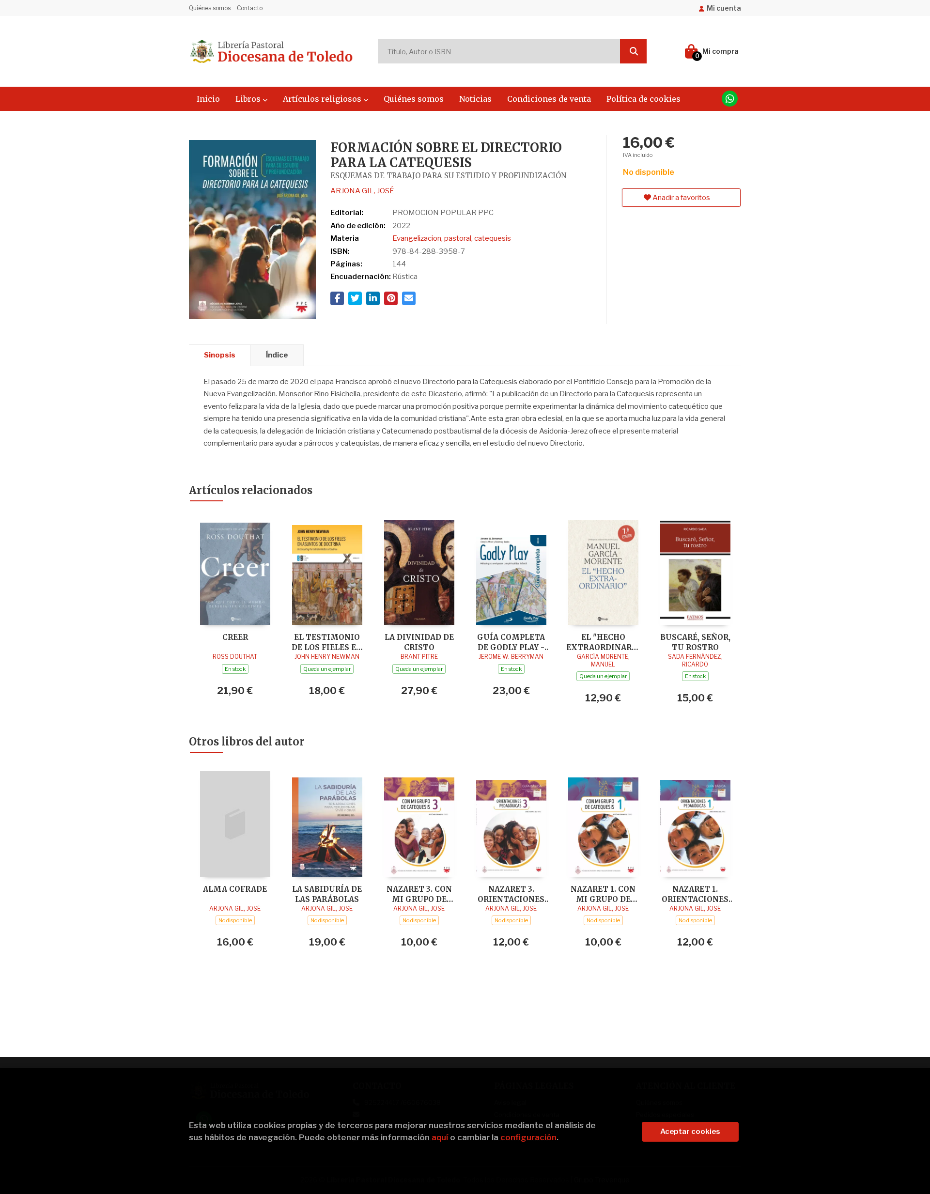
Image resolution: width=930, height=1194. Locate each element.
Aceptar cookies (690, 1131)
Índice (277, 355)
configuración (528, 1137)
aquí (440, 1137)
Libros (249, 99)
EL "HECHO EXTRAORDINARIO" (603, 642)
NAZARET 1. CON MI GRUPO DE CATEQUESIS (603, 893)
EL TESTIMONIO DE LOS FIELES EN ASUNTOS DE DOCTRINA (327, 642)
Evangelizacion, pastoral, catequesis (451, 238)
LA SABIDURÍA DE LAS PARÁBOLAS (327, 893)
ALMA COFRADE (235, 889)
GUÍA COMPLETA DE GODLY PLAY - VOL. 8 (511, 642)
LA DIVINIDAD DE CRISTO (419, 642)
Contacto (250, 8)
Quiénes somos (210, 8)
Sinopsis (219, 355)
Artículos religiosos (323, 99)
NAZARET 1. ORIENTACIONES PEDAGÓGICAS (695, 893)
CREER (235, 637)
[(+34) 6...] (730, 99)
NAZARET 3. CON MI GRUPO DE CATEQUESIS (419, 893)
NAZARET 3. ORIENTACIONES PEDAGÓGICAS (511, 893)
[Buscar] (633, 51)
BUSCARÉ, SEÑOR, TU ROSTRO (695, 642)
